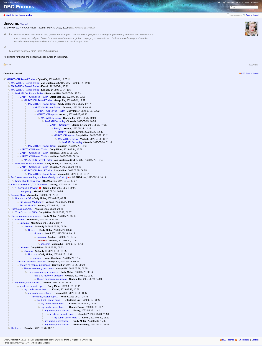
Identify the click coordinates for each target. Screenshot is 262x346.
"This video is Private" (26, 188)
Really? (57, 128)
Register (254, 2)
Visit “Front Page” (11, 2)
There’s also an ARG (21, 209)
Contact (255, 340)
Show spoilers (236, 15)
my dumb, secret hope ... (28, 282)
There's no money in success (26, 216)
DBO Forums (19, 6)
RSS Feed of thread (249, 73)
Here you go (26, 191)
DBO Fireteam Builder (231, 2)
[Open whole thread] (69, 79)
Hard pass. (16, 328)
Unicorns (19, 219)
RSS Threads (243, 340)
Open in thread (252, 15)
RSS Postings (228, 340)
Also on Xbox (18, 195)
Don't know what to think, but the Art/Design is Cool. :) (39, 177)
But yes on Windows (30, 202)
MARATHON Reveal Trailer (21, 79)
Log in (246, 2)
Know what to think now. (27, 181)
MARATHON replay (47, 114)
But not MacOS (23, 198)
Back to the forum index (19, 15)
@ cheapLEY (89, 28)
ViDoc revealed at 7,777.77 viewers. (29, 184)
